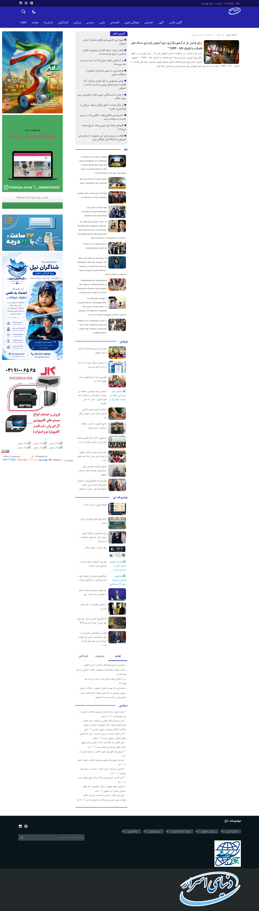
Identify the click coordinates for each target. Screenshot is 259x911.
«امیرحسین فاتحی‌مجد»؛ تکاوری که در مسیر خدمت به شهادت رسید (103, 117)
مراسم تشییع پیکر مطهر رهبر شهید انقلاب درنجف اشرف (101, 760)
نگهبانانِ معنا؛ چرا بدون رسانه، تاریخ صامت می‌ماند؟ (104, 127)
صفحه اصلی (231, 34)
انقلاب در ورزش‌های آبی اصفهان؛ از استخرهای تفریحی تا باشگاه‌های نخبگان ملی (102, 138)
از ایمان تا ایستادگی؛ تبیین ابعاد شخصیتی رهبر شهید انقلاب (102, 97)
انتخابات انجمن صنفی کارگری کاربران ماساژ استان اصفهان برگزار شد (93, 413)
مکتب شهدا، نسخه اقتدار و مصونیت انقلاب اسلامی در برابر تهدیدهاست (104, 52)
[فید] (31, 3)
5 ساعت (105, 716)
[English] (7, 451)
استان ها (48, 22)
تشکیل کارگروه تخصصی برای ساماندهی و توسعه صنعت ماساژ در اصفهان (92, 470)
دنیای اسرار (231, 831)
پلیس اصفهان (208, 831)
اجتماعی (148, 22)
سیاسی (90, 22)
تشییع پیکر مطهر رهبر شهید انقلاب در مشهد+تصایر (103, 751)
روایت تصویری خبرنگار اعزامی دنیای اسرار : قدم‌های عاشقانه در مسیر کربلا (93, 537)
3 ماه (79, 800)
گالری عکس (175, 22)
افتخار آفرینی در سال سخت (95, 504)
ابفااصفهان (132, 831)
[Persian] (3, 451)
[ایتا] (26, 3)
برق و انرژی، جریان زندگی (96, 547)
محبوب (99, 656)
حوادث (35, 22)
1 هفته (96, 738)
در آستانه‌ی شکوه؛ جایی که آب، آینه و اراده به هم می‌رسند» (103, 62)
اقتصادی (114, 22)
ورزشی (77, 22)
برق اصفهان (154, 831)
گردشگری (63, 22)
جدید (118, 656)
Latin (23, 22)
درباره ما (218, 3)
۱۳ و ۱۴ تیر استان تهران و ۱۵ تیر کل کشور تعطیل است (101, 777)
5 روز (86, 729)
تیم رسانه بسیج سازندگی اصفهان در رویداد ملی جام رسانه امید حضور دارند (92, 456)
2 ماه (97, 791)
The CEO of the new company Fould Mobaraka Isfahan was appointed (94, 211)
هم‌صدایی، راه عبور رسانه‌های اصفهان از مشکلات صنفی (106, 72)
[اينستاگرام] (21, 3)
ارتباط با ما (228, 3)
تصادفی (83, 656)
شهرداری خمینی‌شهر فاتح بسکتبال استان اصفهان (104, 42)
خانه (238, 3)
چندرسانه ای (120, 497)
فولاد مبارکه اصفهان (181, 831)
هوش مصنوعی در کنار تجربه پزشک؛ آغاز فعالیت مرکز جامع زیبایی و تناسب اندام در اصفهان (105, 84)
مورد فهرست (207, 3)
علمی (102, 22)
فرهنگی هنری (132, 22)
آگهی (161, 22)
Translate (68, 460)
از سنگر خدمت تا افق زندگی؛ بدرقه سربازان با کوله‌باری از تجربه (103, 107)
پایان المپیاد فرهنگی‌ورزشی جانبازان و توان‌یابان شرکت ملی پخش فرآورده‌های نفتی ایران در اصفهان (92, 485)
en (126, 149)
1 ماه (90, 747)
